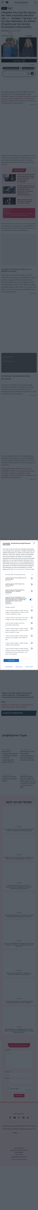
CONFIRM (11, 660)
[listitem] (19, 574)
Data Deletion (9, 666)
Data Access (19, 666)
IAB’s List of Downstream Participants (21, 569)
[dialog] (19, 605)
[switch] (31, 578)
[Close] (34, 543)
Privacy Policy (29, 666)
